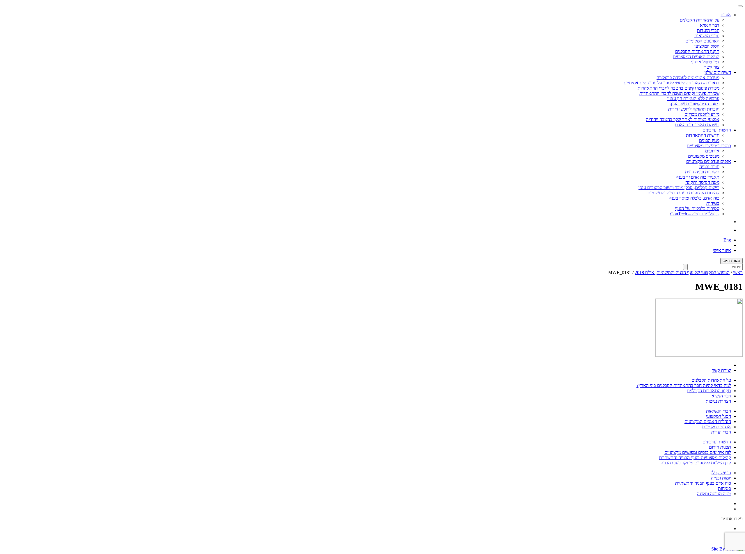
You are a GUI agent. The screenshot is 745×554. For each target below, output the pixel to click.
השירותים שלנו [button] (718, 72)
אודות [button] (726, 14)
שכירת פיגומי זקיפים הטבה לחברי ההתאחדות (679, 93)
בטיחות (712, 203)
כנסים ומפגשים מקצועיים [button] (709, 145)
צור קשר (711, 67)
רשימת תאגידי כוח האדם (697, 124)
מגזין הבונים (709, 140)
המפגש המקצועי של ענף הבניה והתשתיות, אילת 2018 (682, 272)
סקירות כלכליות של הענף (697, 208)
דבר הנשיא (709, 25)
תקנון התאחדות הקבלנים (697, 51)
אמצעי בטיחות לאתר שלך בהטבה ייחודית (682, 119)
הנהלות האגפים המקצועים (696, 56)
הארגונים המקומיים (702, 40)
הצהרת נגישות (718, 401)
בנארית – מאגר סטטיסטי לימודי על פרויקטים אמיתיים (671, 82)
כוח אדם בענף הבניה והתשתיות (703, 483)
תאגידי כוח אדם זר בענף (697, 177)
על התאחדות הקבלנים (699, 19)
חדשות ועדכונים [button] (717, 129)
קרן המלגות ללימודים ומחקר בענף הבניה (696, 462)
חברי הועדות (708, 30)
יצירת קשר (721, 370)
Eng (727, 239)
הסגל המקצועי (706, 46)
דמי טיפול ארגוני (705, 61)
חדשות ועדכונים (717, 441)
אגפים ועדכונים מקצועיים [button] (708, 161)
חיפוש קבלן (721, 472)
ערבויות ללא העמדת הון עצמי (693, 98)
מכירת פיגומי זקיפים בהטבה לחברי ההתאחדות (678, 88)
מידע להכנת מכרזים (701, 114)
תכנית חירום (720, 447)
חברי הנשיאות (706, 35)
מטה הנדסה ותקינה (702, 182)
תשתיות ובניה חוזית (702, 171)
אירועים (712, 150)
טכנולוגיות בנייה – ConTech (694, 213)
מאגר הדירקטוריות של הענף (694, 103)
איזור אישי (722, 250)
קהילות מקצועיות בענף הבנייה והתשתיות (683, 192)
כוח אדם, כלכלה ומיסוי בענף (694, 198)
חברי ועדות (721, 431)
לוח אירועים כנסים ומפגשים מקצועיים (697, 452)
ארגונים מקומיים (716, 426)
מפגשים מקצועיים (703, 156)
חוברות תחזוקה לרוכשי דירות (693, 108)
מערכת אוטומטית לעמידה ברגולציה (688, 77)
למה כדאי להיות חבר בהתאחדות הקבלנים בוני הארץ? (683, 385)
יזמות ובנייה (709, 166)
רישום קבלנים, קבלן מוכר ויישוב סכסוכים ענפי (678, 187)
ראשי (738, 272)
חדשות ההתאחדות (702, 135)
